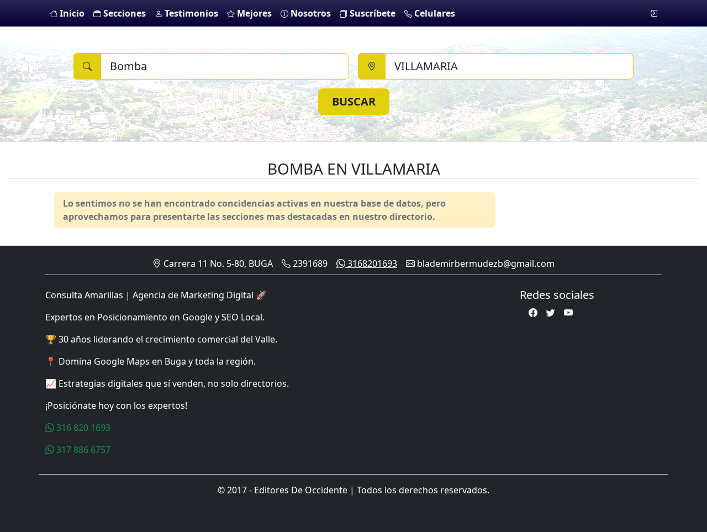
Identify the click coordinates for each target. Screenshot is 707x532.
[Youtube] (568, 313)
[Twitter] (550, 313)
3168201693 (371, 263)
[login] (653, 13)
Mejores (253, 13)
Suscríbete (371, 13)
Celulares (433, 13)
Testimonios (190, 13)
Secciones (123, 13)
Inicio (71, 13)
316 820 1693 (82, 428)
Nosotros (309, 13)
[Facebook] (533, 313)
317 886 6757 (82, 450)
